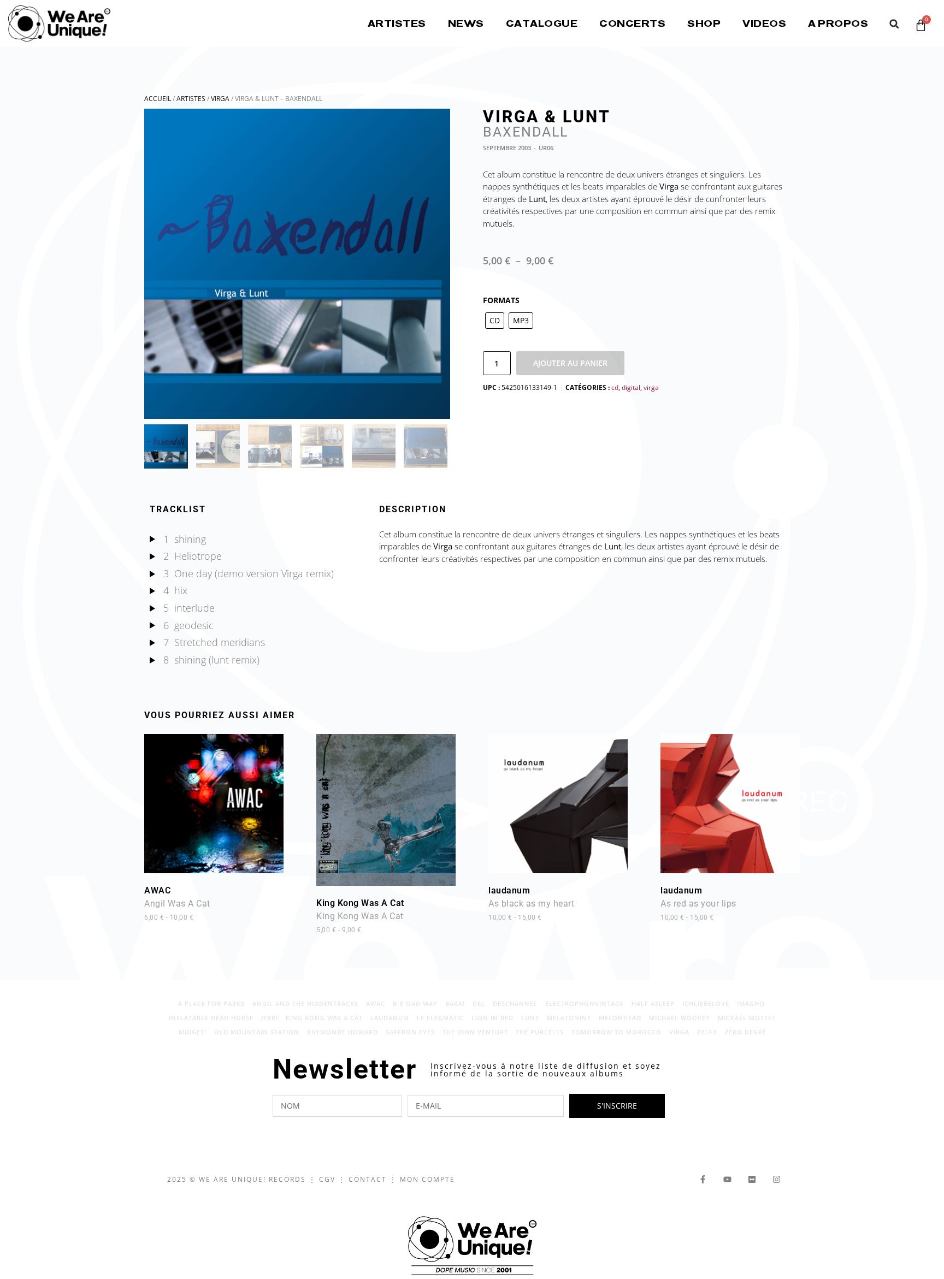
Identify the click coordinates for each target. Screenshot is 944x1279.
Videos (764, 23)
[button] (894, 23)
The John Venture (475, 1032)
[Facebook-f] (703, 1179)
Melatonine (569, 1018)
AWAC (177, 903)
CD (614, 387)
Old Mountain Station (256, 1032)
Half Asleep (653, 1003)
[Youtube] (727, 1179)
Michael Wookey (679, 1018)
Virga (220, 98)
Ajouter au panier (570, 363)
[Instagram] (776, 1179)
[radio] (494, 320)
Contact (368, 1179)
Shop (704, 23)
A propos (838, 23)
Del (479, 1003)
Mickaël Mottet (747, 1018)
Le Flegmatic (440, 1018)
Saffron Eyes (410, 1032)
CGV (327, 1179)
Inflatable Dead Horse (211, 1018)
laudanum (531, 903)
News (466, 23)
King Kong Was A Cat (360, 916)
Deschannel (515, 1003)
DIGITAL (631, 387)
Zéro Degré (745, 1032)
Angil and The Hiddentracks (305, 1003)
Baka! (455, 1003)
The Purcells (540, 1032)
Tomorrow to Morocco (616, 1032)
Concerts (632, 23)
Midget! (192, 1032)
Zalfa (707, 1032)
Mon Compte (427, 1179)
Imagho (751, 1003)
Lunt (530, 1018)
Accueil (157, 98)
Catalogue (542, 23)
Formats (501, 300)
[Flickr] (752, 1179)
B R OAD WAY (415, 1003)
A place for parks (211, 1003)
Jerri (269, 1018)
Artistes (397, 23)
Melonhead (620, 1018)
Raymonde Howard (342, 1032)
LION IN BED (492, 1018)
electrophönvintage (584, 1003)
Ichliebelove (705, 1003)
